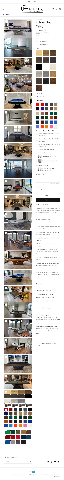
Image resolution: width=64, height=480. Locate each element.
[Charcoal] (51, 104)
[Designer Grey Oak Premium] (39, 81)
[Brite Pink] (51, 127)
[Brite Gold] (47, 127)
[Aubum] (53, 53)
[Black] (38, 109)
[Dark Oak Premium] (53, 81)
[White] (46, 67)
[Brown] (47, 113)
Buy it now (48, 200)
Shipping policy (57, 474)
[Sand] (39, 53)
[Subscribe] (30, 462)
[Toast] (39, 60)
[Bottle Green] (42, 118)
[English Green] (47, 118)
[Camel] (42, 113)
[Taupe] (51, 109)
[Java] (46, 60)
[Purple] (42, 109)
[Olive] (47, 109)
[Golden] (56, 109)
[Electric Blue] (56, 122)
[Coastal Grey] (39, 74)
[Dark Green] (38, 118)
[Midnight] (39, 67)
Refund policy (32, 474)
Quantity (38, 186)
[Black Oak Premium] (46, 81)
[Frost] (53, 67)
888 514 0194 (6, 14)
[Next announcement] (61, 1)
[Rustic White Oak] (53, 74)
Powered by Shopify (24, 474)
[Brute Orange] (42, 127)
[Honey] (46, 53)
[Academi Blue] (47, 122)
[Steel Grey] (56, 104)
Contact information (40, 474)
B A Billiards (17, 474)
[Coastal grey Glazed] (46, 74)
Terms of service (57, 476)
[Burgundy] (42, 104)
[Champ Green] (56, 113)
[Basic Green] (51, 113)
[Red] (38, 104)
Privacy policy (49, 474)
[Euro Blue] (51, 122)
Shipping (38, 32)
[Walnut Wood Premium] (39, 88)
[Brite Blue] (38, 127)
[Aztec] (51, 118)
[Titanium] (47, 104)
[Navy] (38, 122)
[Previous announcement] (3, 1)
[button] (3, 9)
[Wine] (42, 122)
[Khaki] (38, 113)
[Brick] (56, 118)
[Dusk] (53, 60)
